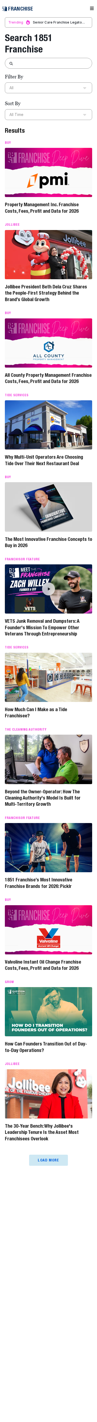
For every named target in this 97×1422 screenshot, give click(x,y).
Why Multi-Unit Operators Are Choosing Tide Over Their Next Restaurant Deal (44, 460)
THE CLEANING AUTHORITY (26, 729)
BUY (8, 143)
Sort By (12, 103)
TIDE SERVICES (16, 395)
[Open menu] (92, 8)
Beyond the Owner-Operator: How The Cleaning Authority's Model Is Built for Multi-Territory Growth (43, 798)
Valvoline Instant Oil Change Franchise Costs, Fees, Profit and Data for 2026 (43, 965)
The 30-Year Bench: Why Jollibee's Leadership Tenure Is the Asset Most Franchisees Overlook (42, 1132)
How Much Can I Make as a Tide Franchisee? (36, 712)
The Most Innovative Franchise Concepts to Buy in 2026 (48, 542)
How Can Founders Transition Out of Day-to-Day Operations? (46, 1047)
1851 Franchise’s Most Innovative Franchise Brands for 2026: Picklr (38, 883)
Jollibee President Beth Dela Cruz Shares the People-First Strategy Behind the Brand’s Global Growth (46, 293)
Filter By (14, 76)
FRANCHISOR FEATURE (22, 559)
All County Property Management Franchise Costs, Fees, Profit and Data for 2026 (48, 378)
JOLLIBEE (12, 225)
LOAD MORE (48, 1160)
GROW (9, 982)
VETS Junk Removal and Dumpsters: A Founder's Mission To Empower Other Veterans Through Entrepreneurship (42, 627)
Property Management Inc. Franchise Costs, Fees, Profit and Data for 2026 (42, 208)
